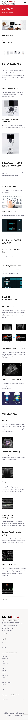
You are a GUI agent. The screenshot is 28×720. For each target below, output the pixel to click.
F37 (3, 687)
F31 (3, 689)
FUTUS (3, 677)
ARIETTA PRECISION (6, 680)
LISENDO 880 (5, 663)
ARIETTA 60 (4, 670)
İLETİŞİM (4, 647)
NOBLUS (4, 684)
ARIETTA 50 (4, 672)
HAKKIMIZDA (4, 645)
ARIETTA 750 (5, 661)
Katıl (23, 699)
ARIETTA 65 (4, 668)
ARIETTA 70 (4, 665)
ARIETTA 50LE (5, 675)
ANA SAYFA (4, 642)
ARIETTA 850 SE (5, 658)
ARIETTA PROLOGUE (6, 682)
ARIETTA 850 (5, 656)
